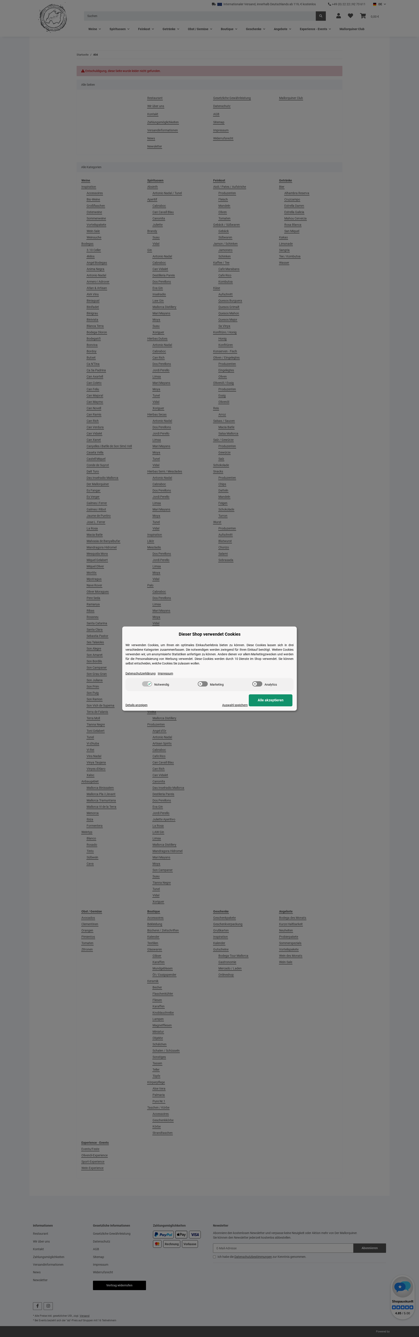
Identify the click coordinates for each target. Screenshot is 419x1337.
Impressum (165, 673)
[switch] (147, 683)
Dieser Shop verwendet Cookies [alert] (209, 634)
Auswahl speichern (235, 705)
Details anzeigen (136, 705)
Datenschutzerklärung (140, 673)
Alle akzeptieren (270, 700)
